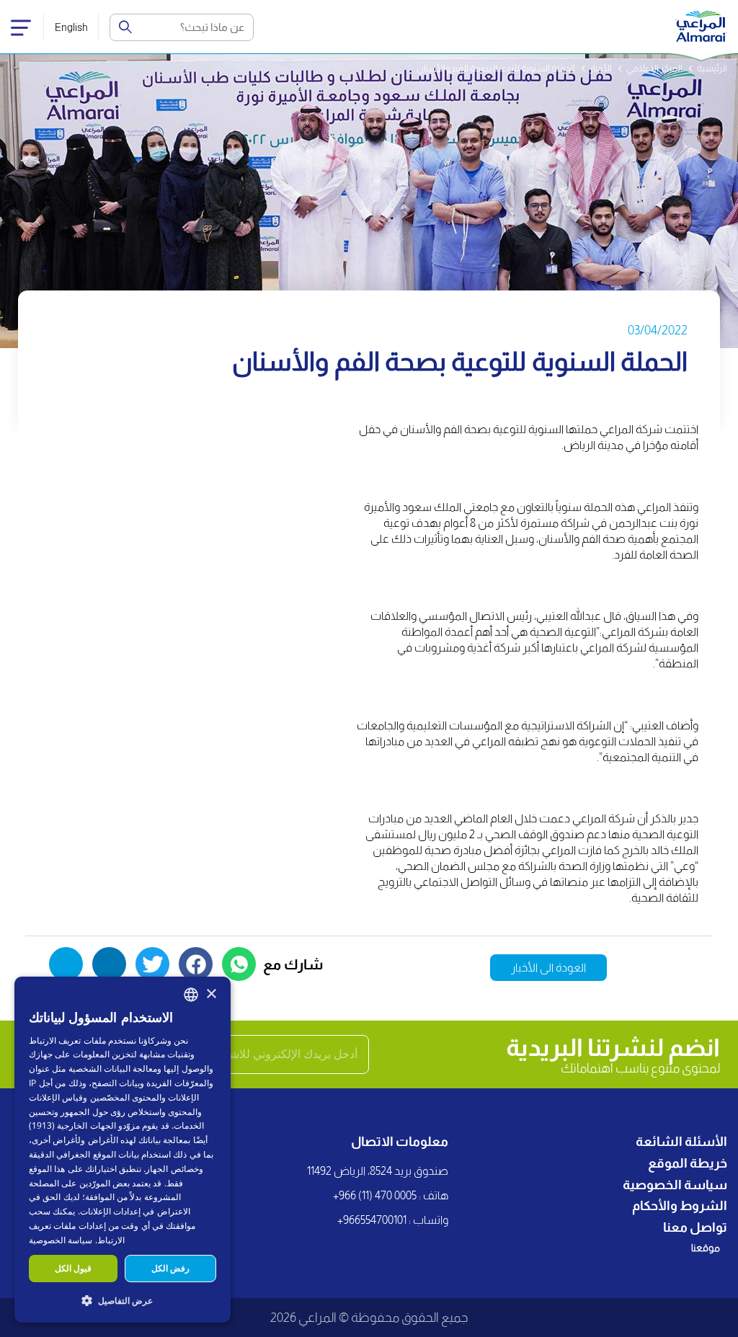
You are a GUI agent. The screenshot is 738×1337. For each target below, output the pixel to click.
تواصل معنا (695, 1227)
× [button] (210, 994)
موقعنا (705, 1247)
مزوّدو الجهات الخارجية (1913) (84, 1125)
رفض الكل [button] (170, 1268)
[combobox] (191, 994)
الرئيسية (712, 68)
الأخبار (601, 68)
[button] (122, 1300)
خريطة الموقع (687, 1163)
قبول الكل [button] (73, 1268)
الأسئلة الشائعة (681, 1141)
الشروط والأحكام (679, 1206)
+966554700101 (371, 1220)
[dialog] (122, 1150)
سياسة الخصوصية (675, 1185)
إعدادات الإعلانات (110, 1211)
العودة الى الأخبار (548, 967)
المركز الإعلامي (654, 68)
